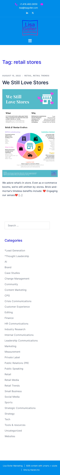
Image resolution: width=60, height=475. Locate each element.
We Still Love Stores (25, 82)
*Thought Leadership (17, 256)
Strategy (10, 413)
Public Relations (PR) (17, 362)
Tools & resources (15, 424)
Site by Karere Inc (31, 470)
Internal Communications (19, 334)
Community (11, 284)
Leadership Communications (21, 340)
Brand (8, 267)
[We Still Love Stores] (30, 132)
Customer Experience (17, 306)
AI (6, 261)
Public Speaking (14, 368)
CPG (7, 295)
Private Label (12, 357)
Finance (9, 317)
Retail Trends (41, 75)
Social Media (12, 396)
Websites (10, 436)
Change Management (17, 278)
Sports (8, 402)
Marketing (10, 346)
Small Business (13, 391)
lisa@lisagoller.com (28, 7)
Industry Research (15, 329)
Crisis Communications (18, 301)
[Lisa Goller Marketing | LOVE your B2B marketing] (30, 27)
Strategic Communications (20, 408)
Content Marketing (15, 289)
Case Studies (12, 272)
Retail (28, 75)
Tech (7, 419)
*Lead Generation (15, 250)
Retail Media (12, 379)
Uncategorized (13, 430)
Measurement (12, 351)
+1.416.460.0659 (28, 4)
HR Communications (16, 323)
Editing (9, 312)
